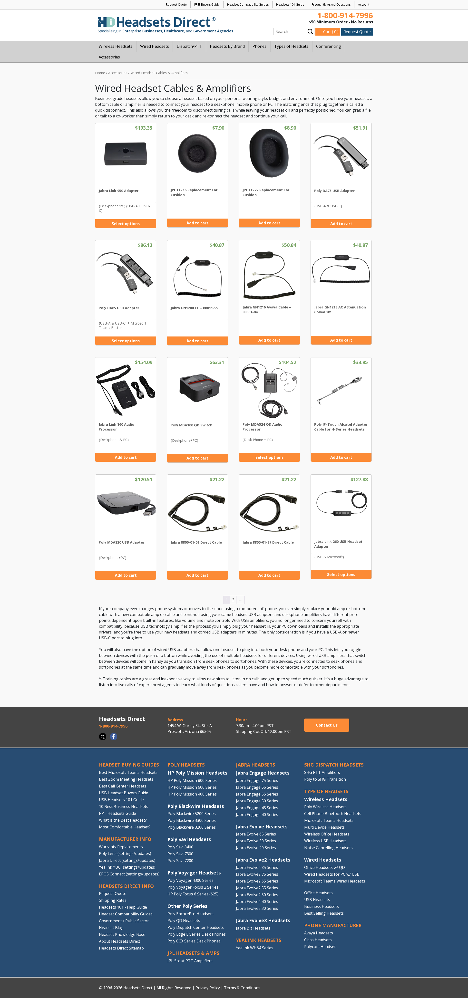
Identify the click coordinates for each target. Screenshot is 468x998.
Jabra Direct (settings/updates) (127, 860)
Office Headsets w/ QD (324, 867)
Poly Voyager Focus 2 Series (192, 887)
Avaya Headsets (318, 933)
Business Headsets (321, 906)
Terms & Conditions (242, 987)
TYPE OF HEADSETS (326, 791)
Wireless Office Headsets (326, 834)
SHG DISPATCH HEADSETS (334, 764)
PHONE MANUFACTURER (332, 925)
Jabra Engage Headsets (263, 772)
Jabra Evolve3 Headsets (263, 920)
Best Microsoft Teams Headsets (128, 772)
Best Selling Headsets (324, 913)
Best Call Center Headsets (122, 786)
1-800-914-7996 (345, 15)
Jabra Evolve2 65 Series (257, 881)
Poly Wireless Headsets (325, 806)
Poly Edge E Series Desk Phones (196, 934)
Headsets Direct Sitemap (121, 948)
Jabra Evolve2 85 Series (257, 867)
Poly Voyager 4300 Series (190, 880)
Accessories (117, 72)
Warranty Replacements (121, 846)
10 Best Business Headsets (123, 806)
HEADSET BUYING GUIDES (129, 764)
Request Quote (176, 4)
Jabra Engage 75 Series (257, 780)
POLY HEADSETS (186, 764)
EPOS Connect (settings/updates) (129, 874)
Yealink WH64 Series (254, 947)
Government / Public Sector (124, 920)
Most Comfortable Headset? (124, 827)
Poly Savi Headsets (189, 839)
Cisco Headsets (318, 939)
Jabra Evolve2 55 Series (257, 888)
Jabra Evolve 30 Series (256, 841)
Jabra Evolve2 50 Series (257, 894)
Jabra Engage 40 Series (257, 814)
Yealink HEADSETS (258, 940)
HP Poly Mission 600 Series (192, 787)
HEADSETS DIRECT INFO (126, 886)
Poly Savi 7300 (180, 853)
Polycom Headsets (321, 946)
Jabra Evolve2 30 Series (257, 908)
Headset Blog (111, 927)
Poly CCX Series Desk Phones (194, 941)
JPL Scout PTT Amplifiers (190, 960)
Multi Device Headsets (324, 827)
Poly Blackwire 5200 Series (191, 813)
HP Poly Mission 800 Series (192, 780)
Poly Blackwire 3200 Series (191, 827)
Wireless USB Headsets (325, 841)
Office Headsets (318, 892)
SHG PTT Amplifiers (322, 772)
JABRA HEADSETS (255, 764)
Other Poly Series (187, 906)
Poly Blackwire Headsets (195, 806)
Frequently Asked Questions (331, 4)
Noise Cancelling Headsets (328, 847)
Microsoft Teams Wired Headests (334, 881)
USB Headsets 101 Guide (121, 799)
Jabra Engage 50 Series (257, 801)
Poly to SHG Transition (325, 779)
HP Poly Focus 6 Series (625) (192, 894)
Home (100, 72)
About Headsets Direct (119, 941)
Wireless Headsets (325, 799)
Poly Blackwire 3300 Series (191, 820)
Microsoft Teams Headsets (328, 820)
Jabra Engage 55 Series (257, 794)
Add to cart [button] (197, 223)
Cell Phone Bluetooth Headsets (332, 813)
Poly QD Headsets (183, 920)
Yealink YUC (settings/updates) (127, 867)
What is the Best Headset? (123, 820)
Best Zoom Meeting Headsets (126, 779)
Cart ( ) (331, 31)
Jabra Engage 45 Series (257, 807)
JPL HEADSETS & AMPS (193, 953)
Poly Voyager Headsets (194, 872)
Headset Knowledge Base (122, 934)
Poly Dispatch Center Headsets (195, 927)
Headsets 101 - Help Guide (123, 907)
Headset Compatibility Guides (248, 4)
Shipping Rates (113, 900)
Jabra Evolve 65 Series (256, 834)
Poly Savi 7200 (180, 860)
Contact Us (327, 725)
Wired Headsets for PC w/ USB (332, 874)
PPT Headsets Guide (117, 813)
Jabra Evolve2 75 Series (257, 874)
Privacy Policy (207, 987)
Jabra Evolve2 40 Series (257, 901)
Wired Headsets (322, 859)
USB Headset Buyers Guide (123, 793)
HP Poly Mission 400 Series (192, 794)
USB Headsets (317, 899)
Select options (126, 223)
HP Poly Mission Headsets (197, 772)
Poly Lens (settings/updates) (125, 853)
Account (363, 4)
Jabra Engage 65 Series (257, 787)
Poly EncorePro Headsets (190, 913)
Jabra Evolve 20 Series (256, 847)
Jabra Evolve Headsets (262, 826)
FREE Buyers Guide (207, 4)
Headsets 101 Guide (290, 4)
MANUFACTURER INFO (125, 839)
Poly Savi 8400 (180, 847)
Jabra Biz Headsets (253, 928)
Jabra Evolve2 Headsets (263, 859)
